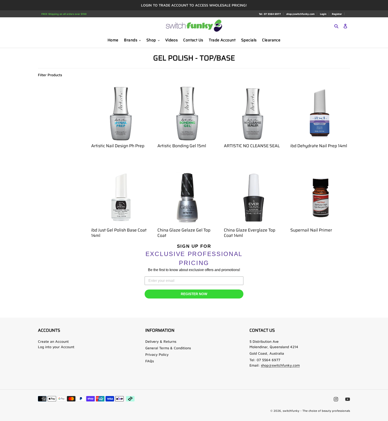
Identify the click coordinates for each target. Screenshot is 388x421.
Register (337, 14)
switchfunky (291, 410)
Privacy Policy (157, 354)
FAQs (149, 361)
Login (323, 14)
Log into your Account (56, 347)
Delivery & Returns (160, 341)
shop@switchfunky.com (300, 14)
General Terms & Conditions (168, 348)
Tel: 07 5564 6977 (270, 14)
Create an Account (53, 341)
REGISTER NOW (194, 294)
